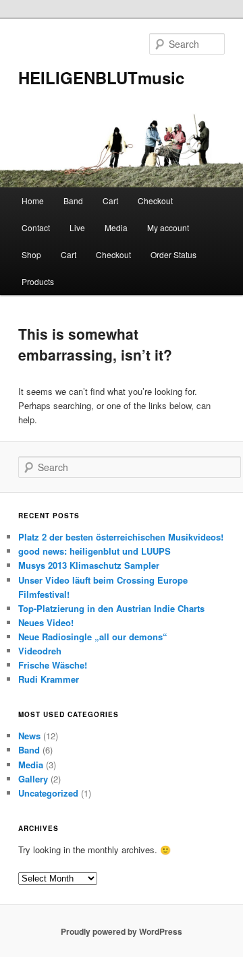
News (29, 735)
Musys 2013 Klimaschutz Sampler (88, 565)
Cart (110, 200)
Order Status (173, 254)
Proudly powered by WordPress (121, 931)
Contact (36, 227)
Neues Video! (46, 622)
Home (33, 200)
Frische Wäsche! (52, 664)
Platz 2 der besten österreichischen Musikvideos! (120, 536)
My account (168, 227)
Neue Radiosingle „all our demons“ (92, 636)
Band (73, 200)
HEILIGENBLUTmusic (101, 77)
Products (38, 281)
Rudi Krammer (48, 679)
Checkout (155, 200)
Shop (31, 254)
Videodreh (39, 650)
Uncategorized (48, 792)
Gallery (33, 778)
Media (116, 227)
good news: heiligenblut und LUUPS (94, 551)
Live (77, 227)
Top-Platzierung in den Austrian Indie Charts (111, 608)
